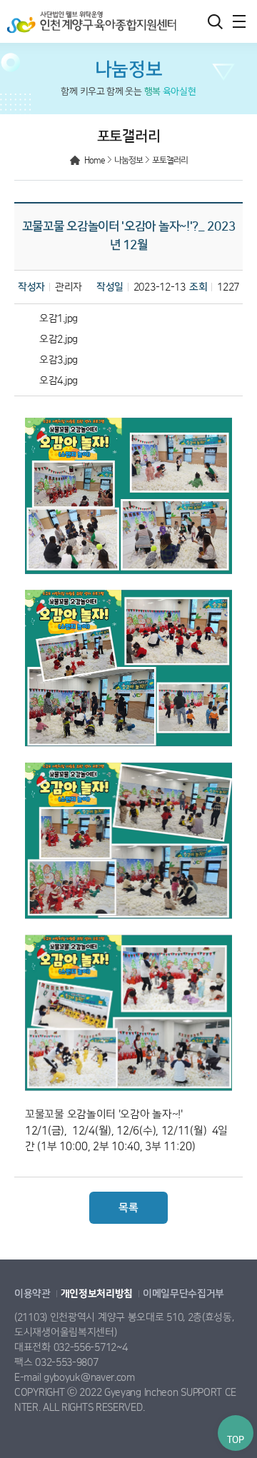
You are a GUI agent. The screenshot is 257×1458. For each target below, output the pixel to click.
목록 (128, 1208)
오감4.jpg (58, 380)
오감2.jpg (58, 339)
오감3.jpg (58, 360)
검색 (215, 21)
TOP (235, 1439)
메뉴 (239, 21)
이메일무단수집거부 (183, 1293)
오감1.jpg (58, 318)
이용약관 (32, 1293)
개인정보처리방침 (97, 1293)
